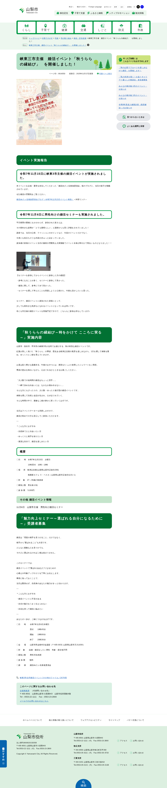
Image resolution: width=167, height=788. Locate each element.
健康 (65, 29)
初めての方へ (81, 7)
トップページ (34, 38)
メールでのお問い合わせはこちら (34, 701)
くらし (26, 29)
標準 (115, 7)
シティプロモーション (119, 13)
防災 (121, 29)
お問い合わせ (138, 741)
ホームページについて (32, 720)
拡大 (122, 7)
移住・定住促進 (80, 38)
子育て (45, 29)
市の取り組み (66, 38)
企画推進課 (24, 691)
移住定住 (64, 13)
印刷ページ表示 (105, 74)
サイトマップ (114, 720)
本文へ (71, 7)
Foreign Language (95, 7)
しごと (102, 29)
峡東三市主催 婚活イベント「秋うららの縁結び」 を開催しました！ (57, 45)
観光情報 (140, 13)
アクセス (123, 741)
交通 (84, 29)
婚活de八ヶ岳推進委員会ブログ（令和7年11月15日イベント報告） (45, 199)
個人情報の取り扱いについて (61, 720)
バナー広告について (135, 720)
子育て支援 (80, 13)
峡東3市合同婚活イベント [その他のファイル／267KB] (43, 678)
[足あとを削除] (88, 45)
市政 (140, 29)
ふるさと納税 (96, 13)
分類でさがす (47, 38)
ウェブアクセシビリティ (91, 720)
